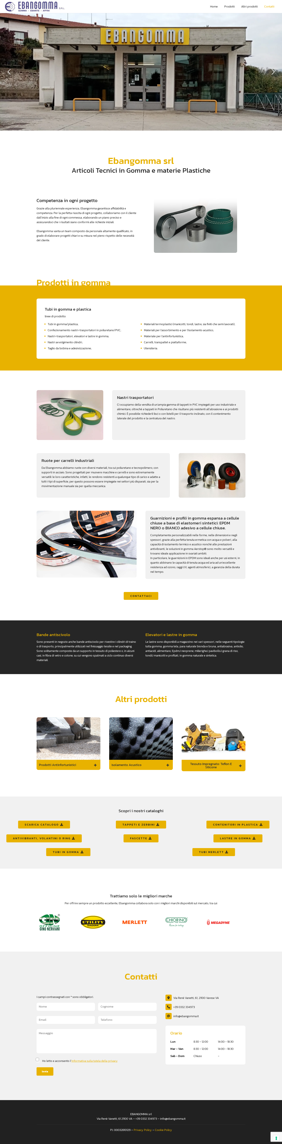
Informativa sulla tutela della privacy (94, 1061)
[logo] (224, 922)
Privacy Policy (143, 1130)
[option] (57, 922)
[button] (68, 765)
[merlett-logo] (141, 922)
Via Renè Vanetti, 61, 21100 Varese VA (196, 998)
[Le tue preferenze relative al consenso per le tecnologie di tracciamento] (276, 1138)
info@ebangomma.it (186, 1016)
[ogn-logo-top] (57, 922)
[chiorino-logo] (182, 922)
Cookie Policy (163, 1130)
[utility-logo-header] (99, 922)
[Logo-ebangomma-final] (36, 6)
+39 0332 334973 (184, 1007)
